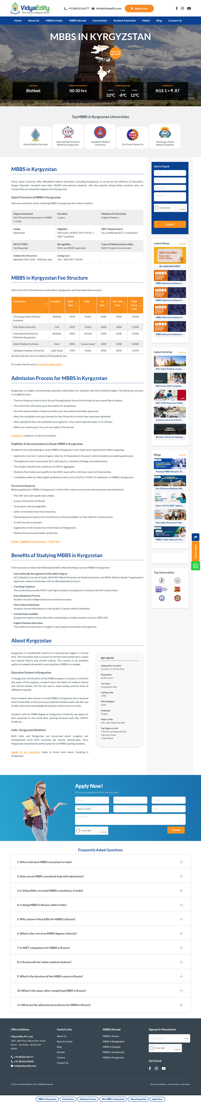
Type (87, 301)
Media (146, 20)
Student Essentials (125, 20)
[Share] (195, 537)
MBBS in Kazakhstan (113, 1052)
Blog (159, 20)
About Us (33, 20)
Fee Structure (68, 1099)
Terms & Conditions (158, 1084)
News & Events (65, 1041)
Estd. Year (70, 303)
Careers (61, 1057)
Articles (61, 1052)
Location (55, 301)
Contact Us (175, 20)
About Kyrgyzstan (138, 1099)
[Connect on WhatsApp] (196, 566)
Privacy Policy (173, 1084)
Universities (99, 20)
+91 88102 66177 (78, 8)
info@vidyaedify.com (108, 8)
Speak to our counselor (25, 751)
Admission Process (88, 1099)
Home (18, 20)
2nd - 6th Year (117, 303)
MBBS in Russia (111, 1036)
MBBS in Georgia (111, 1046)
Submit (170, 224)
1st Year (102, 303)
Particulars (19, 301)
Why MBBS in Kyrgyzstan (113, 1099)
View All (182, 244)
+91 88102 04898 (23, 1061)
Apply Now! (157, 1099)
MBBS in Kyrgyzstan (47, 1099)
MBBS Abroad (77, 20)
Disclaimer (185, 1084)
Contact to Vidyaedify (50, 364)
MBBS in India (54, 20)
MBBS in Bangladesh (113, 1041)
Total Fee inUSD (134, 305)
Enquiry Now (195, 552)
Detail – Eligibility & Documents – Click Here (35, 541)
